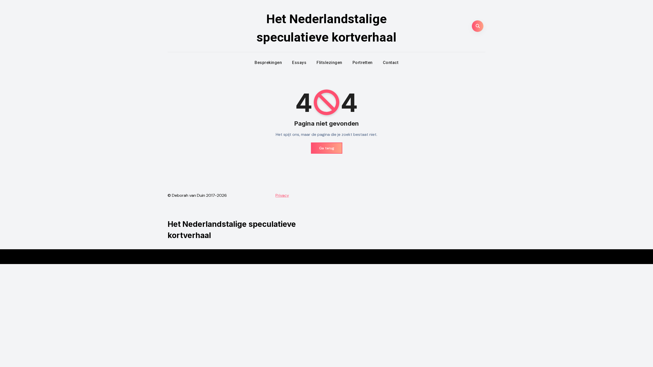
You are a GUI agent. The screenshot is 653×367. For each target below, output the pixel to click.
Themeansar (371, 256)
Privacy (282, 195)
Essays (299, 62)
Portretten (363, 62)
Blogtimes (340, 256)
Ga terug (326, 148)
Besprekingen (268, 62)
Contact (391, 62)
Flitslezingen (329, 62)
